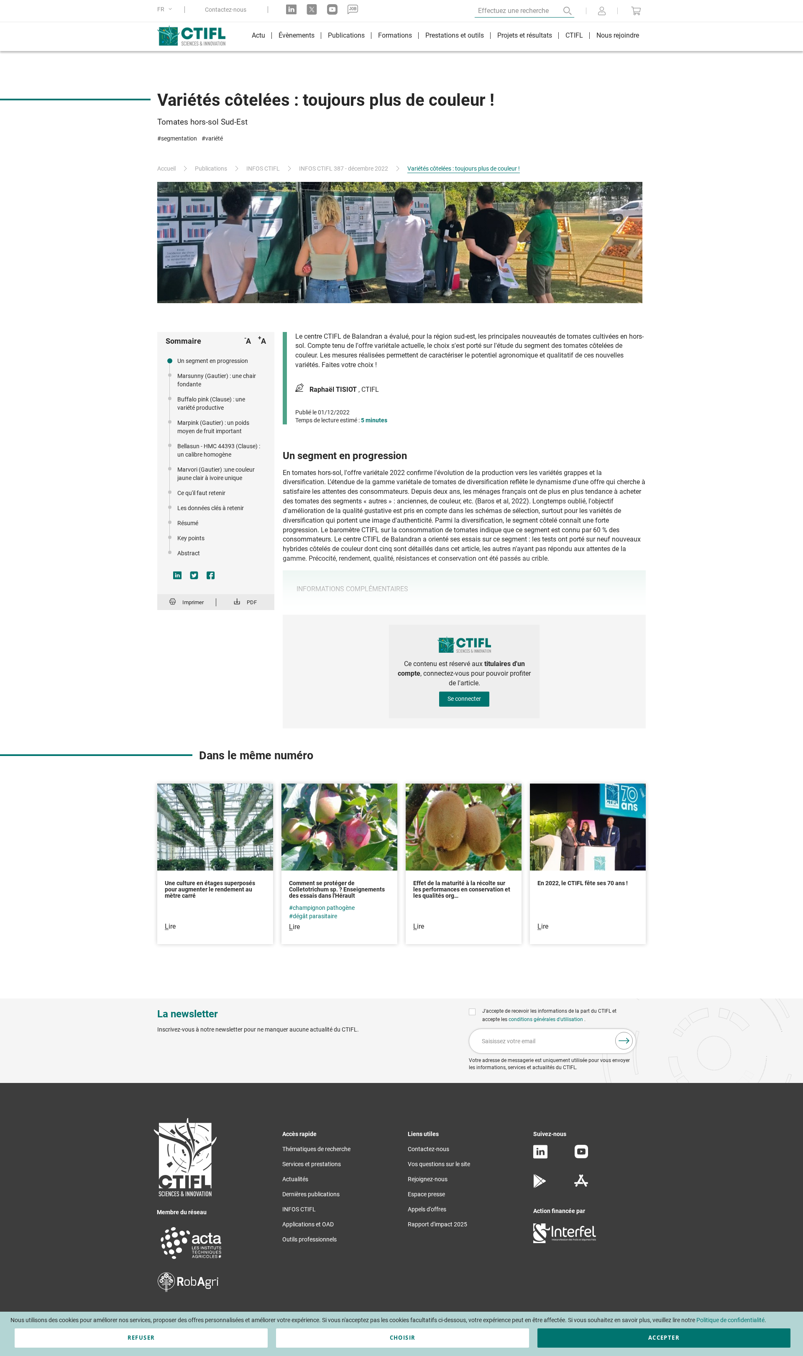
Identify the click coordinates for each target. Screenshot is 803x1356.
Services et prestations (311, 1164)
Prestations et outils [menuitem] (454, 35)
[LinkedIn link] (291, 9)
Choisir (402, 1337)
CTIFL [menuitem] (574, 35)
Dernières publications (311, 1194)
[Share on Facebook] (211, 575)
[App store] (581, 1185)
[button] (166, 9)
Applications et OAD (308, 1224)
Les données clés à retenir (210, 508)
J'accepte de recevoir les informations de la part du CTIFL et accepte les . (549, 1015)
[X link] (312, 9)
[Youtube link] (332, 9)
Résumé (187, 523)
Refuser (141, 1337)
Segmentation (179, 138)
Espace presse (426, 1194)
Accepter (664, 1337)
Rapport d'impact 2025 (437, 1224)
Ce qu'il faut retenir (201, 493)
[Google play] (540, 1185)
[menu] (445, 36)
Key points (191, 538)
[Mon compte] (602, 12)
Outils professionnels (309, 1239)
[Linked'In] (540, 1156)
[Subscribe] (624, 1041)
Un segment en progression (212, 361)
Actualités (295, 1179)
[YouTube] (581, 1156)
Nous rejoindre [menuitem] (617, 35)
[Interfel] (564, 1241)
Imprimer (193, 602)
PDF (252, 602)
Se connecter (464, 698)
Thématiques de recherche (316, 1149)
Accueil (166, 168)
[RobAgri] (188, 1290)
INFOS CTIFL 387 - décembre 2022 (343, 168)
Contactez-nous (225, 9)
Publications (211, 168)
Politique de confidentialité (730, 1320)
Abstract (188, 553)
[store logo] (195, 35)
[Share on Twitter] (194, 575)
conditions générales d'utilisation (546, 1019)
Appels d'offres (427, 1209)
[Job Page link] (353, 9)
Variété (214, 138)
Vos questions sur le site (439, 1164)
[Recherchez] (562, 11)
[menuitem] (258, 36)
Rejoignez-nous (428, 1179)
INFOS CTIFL (263, 168)
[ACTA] (191, 1260)
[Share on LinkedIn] (177, 575)
